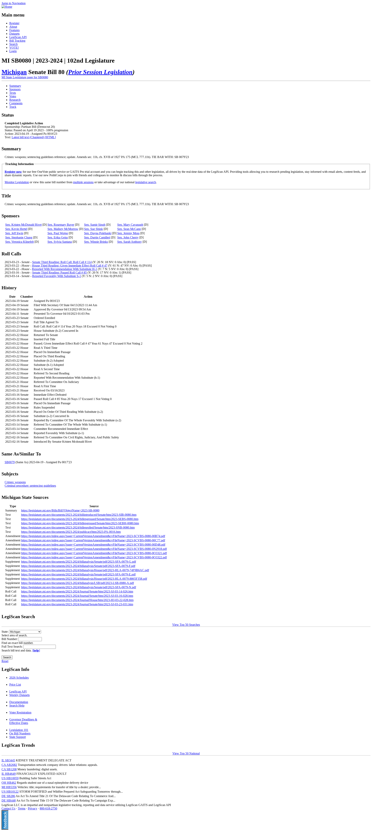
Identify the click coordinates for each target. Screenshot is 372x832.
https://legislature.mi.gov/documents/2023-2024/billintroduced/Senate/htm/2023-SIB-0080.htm (78, 514)
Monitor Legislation (17, 182)
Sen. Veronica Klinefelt (19, 241)
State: (5, 631)
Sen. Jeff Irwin (14, 233)
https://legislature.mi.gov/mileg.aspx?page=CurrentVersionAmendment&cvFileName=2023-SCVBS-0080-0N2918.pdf (94, 548)
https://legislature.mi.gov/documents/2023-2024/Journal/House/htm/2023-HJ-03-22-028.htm (77, 600)
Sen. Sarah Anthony (129, 241)
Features (14, 30)
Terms (21, 808)
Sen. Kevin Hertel (16, 229)
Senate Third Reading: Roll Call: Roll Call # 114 (62, 262)
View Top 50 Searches (186, 624)
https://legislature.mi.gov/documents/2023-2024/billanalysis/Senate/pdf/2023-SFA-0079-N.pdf (78, 587)
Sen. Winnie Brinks (96, 241)
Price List (15, 684)
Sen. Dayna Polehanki (97, 233)
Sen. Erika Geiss (57, 237)
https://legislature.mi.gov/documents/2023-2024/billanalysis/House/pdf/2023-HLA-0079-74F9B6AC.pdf (85, 570)
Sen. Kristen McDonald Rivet (23, 224)
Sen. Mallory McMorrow (62, 229)
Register (14, 23)
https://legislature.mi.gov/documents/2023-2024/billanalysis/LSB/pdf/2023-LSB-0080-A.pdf (77, 583)
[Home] (7, 6)
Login (13, 51)
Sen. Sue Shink (93, 229)
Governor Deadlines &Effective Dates (23, 721)
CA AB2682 (9, 764)
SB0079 (10, 462)
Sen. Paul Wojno (57, 233)
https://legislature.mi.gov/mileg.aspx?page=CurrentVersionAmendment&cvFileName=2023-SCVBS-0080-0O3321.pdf (94, 553)
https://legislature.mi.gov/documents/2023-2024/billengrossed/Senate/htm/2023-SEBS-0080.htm (79, 519)
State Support (17, 737)
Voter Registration (20, 712)
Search (13, 44)
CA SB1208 (9, 769)
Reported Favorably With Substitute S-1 (56, 276)
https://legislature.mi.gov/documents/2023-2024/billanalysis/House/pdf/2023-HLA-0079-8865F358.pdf (84, 578)
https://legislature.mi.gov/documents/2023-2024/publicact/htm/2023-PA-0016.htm (71, 531)
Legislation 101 (18, 730)
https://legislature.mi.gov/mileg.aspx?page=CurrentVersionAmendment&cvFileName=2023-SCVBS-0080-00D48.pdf (93, 544)
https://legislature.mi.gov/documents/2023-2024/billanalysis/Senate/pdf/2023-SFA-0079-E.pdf (78, 574)
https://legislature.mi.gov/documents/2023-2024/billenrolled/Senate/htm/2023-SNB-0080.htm (78, 527)
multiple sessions (83, 182)
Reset (5, 661)
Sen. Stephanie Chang (18, 237)
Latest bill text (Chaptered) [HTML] (34, 137)
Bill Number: (10, 639)
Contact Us (8, 808)
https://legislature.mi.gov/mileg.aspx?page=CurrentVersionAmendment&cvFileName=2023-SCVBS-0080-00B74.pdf (93, 536)
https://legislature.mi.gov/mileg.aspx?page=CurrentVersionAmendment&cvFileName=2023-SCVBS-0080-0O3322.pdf (94, 557)
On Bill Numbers (19, 733)
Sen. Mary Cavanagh (130, 224)
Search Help (16, 705)
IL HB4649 (9, 773)
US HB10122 (10, 791)
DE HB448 (9, 800)
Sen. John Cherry (128, 237)
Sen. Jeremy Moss (128, 233)
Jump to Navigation (14, 3)
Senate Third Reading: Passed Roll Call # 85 (59, 272)
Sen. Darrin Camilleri (97, 237)
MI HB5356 (9, 787)
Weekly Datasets (19, 695)
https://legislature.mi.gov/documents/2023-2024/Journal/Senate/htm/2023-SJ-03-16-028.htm (77, 595)
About (13, 26)
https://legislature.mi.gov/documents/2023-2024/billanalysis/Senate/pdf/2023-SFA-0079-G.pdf (78, 561)
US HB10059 (10, 778)
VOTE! (14, 47)
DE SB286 (8, 796)
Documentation (18, 702)
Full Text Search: (12, 646)
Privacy (32, 808)
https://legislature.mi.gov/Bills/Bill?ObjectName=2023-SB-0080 (60, 510)
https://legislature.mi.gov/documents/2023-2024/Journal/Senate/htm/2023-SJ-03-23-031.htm (77, 604)
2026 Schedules (19, 677)
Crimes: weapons (15, 482)
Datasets (14, 33)
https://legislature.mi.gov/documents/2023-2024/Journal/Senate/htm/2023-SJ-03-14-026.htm (77, 591)
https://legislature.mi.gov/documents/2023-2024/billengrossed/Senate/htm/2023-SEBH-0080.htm (80, 523)
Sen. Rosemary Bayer (60, 224)
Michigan (14, 71)
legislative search (145, 182)
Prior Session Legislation (100, 71)
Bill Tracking (17, 40)
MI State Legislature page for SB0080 (25, 77)
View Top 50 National (186, 753)
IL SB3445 (8, 760)
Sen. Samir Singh (94, 224)
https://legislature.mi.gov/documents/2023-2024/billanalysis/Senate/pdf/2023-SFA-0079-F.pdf (78, 566)
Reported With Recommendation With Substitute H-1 (64, 269)
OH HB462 (9, 782)
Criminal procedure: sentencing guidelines (30, 485)
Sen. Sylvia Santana (59, 241)
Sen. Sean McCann (129, 229)
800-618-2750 (48, 808)
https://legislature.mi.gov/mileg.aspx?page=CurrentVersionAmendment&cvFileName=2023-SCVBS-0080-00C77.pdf (93, 540)
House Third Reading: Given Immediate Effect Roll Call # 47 (69, 265)
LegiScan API (18, 37)
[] (36, 650)
